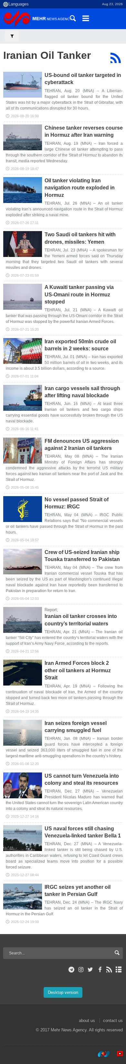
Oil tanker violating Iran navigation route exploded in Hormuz (80, 188)
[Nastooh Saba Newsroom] (100, 1054)
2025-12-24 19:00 (25, 922)
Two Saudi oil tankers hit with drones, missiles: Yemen (80, 238)
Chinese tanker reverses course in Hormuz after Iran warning (84, 131)
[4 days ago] (22, 137)
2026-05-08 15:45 (25, 487)
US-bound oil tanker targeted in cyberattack (83, 78)
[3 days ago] (22, 85)
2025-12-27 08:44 (25, 875)
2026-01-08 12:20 (25, 764)
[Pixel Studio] (116, 1054)
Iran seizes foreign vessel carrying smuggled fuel (76, 726)
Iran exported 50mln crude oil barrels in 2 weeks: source (80, 345)
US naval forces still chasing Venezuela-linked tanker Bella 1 (83, 832)
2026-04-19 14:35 (25, 711)
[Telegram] (72, 969)
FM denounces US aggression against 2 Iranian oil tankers (82, 444)
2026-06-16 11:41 (24, 429)
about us (87, 1020)
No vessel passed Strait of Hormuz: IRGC (77, 503)
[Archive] (119, 969)
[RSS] (115, 58)
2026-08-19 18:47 (25, 169)
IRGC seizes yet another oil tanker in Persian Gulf (77, 890)
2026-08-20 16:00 (25, 116)
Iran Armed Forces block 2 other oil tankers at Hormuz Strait (78, 670)
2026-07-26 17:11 (24, 223)
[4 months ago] (22, 620)
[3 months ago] (22, 450)
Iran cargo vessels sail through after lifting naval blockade (82, 392)
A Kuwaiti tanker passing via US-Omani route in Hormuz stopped (79, 294)
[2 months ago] (22, 398)
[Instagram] (81, 969)
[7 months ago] (22, 733)
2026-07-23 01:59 (25, 275)
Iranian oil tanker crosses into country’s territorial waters (81, 619)
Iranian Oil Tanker (47, 55)
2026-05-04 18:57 (25, 540)
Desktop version (63, 992)
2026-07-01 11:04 (24, 376)
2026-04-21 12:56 (25, 651)
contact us (113, 1020)
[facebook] (100, 969)
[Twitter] (90, 969)
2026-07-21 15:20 (25, 329)
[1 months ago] (22, 244)
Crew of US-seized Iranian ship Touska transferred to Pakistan (82, 555)
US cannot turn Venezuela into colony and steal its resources (82, 779)
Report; (51, 609)
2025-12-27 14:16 (25, 816)
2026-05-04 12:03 (25, 599)
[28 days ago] (22, 190)
